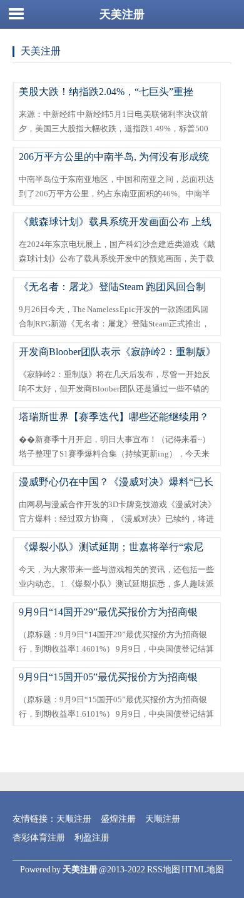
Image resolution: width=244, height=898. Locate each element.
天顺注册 (73, 819)
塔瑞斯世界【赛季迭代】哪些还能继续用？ (114, 416)
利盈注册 (91, 837)
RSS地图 (163, 869)
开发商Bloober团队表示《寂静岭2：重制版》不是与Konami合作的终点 (117, 357)
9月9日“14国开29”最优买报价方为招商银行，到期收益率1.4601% (108, 617)
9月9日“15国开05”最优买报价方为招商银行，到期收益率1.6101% (108, 682)
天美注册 (122, 14)
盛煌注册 (118, 819)
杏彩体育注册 (39, 837)
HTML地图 (202, 869)
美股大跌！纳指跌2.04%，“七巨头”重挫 (106, 91)
